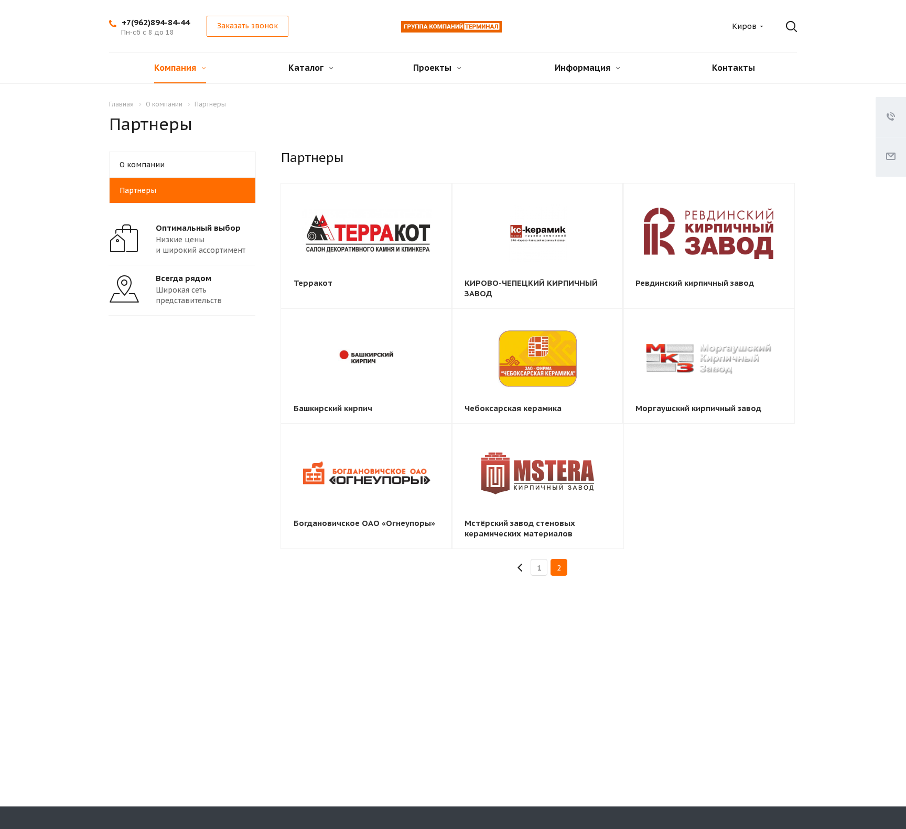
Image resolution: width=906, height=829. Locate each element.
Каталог (307, 67)
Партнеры (138, 190)
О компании (142, 164)
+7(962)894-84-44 (156, 22)
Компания (176, 67)
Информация (583, 67)
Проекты (433, 67)
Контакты (733, 67)
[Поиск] (784, 26)
